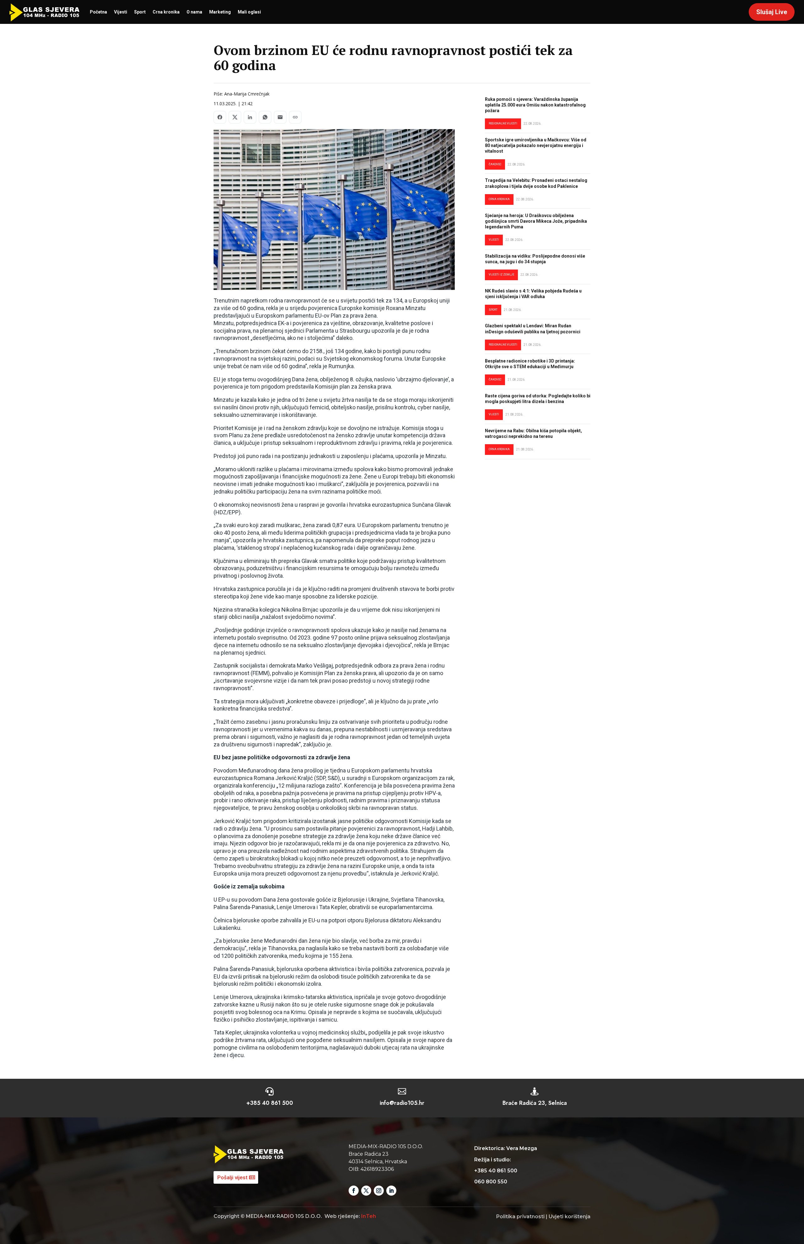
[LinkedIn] (250, 117)
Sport (140, 11)
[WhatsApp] (265, 117)
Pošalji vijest (232, 1177)
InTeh (368, 1216)
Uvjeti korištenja (569, 1216)
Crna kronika (166, 11)
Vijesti (120, 11)
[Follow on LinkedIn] (391, 1191)
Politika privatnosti (520, 1216)
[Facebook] (220, 117)
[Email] (280, 117)
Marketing (220, 11)
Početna (98, 11)
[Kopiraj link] (295, 117)
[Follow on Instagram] (379, 1191)
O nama (194, 11)
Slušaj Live (771, 12)
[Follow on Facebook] (354, 1191)
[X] (235, 117)
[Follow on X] (366, 1191)
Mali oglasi (249, 11)
